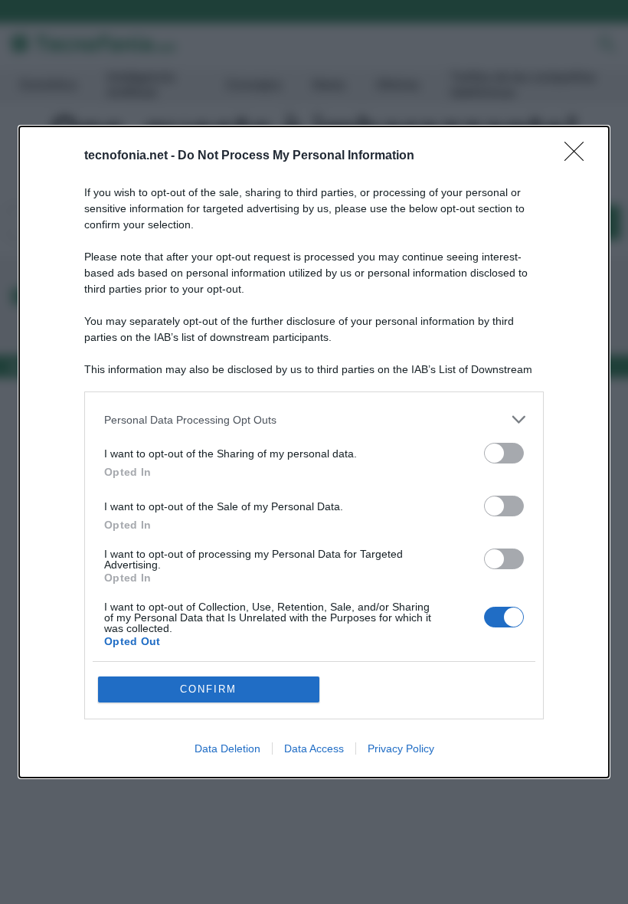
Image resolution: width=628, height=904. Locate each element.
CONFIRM (208, 689)
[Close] (579, 156)
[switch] (504, 453)
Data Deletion (227, 748)
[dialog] (314, 452)
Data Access (314, 748)
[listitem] (314, 419)
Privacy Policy (401, 748)
